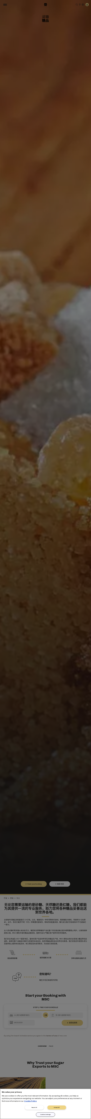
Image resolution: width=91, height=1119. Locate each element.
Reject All (34, 1107)
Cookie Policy (30, 1101)
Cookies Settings (45, 1114)
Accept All (57, 1107)
